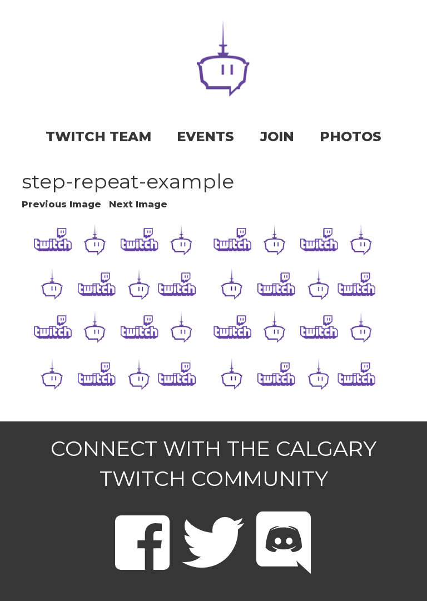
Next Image (138, 204)
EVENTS (205, 136)
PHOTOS (350, 136)
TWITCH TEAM (98, 136)
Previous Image (61, 204)
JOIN (277, 136)
